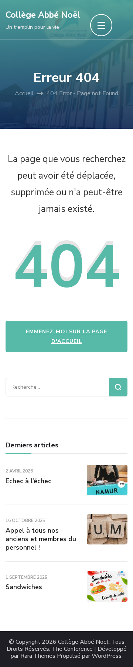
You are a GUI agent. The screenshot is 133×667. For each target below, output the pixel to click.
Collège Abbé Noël (43, 15)
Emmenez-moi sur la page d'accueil (66, 336)
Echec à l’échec (28, 481)
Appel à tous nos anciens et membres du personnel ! (41, 539)
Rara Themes (37, 656)
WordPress (107, 656)
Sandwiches (24, 586)
